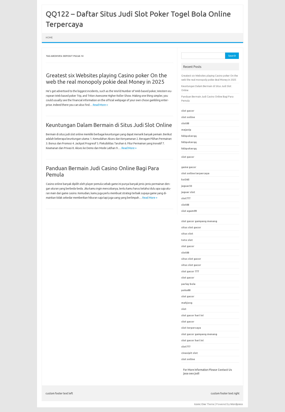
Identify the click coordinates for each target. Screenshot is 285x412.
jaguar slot (188, 192)
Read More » (100, 104)
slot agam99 (189, 210)
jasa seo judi (191, 373)
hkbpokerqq (189, 135)
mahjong (186, 302)
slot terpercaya (191, 327)
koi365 (185, 179)
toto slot (187, 240)
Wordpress (236, 404)
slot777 (185, 198)
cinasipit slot (189, 353)
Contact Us (225, 369)
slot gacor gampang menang (199, 221)
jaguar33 (186, 185)
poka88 (185, 290)
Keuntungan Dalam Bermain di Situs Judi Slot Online (109, 125)
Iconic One (200, 404)
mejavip (186, 129)
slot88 (185, 123)
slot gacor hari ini (192, 315)
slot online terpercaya (195, 173)
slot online (188, 117)
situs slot (187, 233)
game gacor (188, 167)
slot (183, 309)
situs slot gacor (191, 227)
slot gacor (187, 110)
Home (49, 37)
